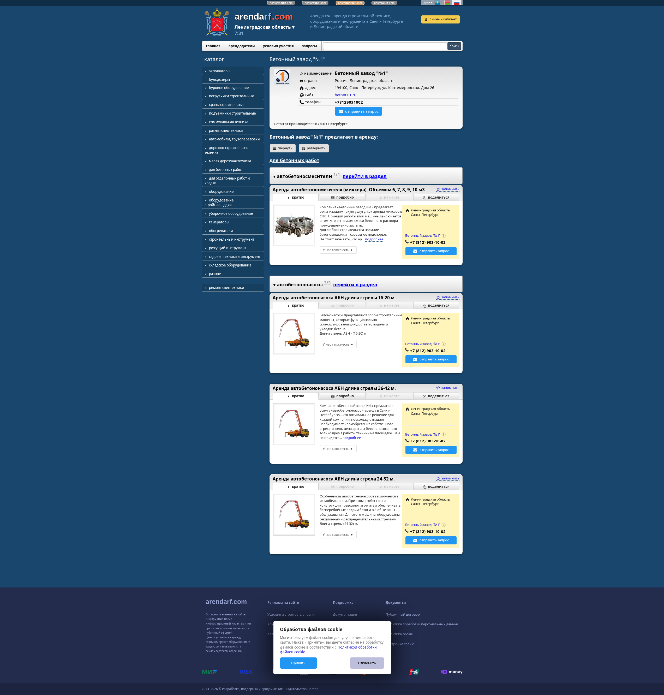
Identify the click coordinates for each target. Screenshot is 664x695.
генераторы (219, 222)
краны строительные (226, 104)
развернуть (316, 148)
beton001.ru (345, 94)
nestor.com (281, 2)
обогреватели (221, 230)
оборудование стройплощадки (219, 202)
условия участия (278, 46)
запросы (309, 46)
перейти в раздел (365, 176)
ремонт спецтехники (226, 287)
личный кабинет (443, 19)
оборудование (221, 191)
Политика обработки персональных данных (422, 624)
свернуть (285, 148)
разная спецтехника (226, 130)
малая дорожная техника (230, 161)
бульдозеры (219, 79)
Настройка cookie (400, 643)
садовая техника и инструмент (234, 256)
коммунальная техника (228, 122)
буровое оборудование (229, 87)
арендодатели (242, 46)
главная (213, 46)
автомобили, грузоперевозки (234, 139)
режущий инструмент (227, 248)
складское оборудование (230, 265)
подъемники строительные (232, 113)
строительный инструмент (231, 239)
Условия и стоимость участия (291, 614)
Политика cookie (399, 634)
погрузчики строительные (231, 96)
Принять (298, 663)
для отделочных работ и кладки (227, 180)
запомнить (450, 189)
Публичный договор (403, 614)
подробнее (374, 239)
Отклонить (367, 663)
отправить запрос (362, 111)
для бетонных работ (226, 169)
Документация (345, 614)
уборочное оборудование (231, 213)
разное (215, 273)
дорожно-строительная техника (226, 150)
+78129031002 (349, 102)
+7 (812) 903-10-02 (428, 242)
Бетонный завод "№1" (422, 235)
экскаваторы (219, 71)
